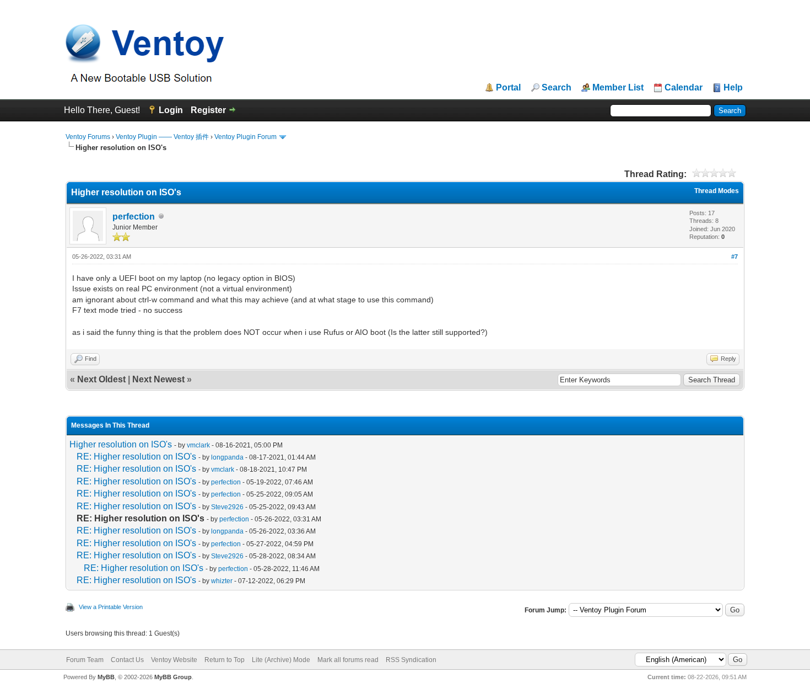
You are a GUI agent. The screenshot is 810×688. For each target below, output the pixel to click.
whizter (222, 581)
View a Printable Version (111, 607)
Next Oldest (101, 379)
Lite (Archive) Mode (281, 660)
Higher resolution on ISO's (120, 444)
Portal (508, 87)
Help (733, 87)
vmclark (198, 445)
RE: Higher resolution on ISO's (136, 456)
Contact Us (127, 660)
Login (171, 110)
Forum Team (85, 660)
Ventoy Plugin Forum (245, 137)
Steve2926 (227, 507)
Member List (618, 87)
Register (208, 110)
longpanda (227, 457)
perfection (133, 216)
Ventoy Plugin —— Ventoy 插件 (162, 137)
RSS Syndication (411, 660)
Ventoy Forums (88, 137)
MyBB (106, 677)
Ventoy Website (174, 660)
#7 (734, 256)
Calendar (684, 87)
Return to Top (224, 660)
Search (556, 87)
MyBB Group (173, 677)
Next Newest (158, 379)
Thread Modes (716, 191)
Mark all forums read (348, 660)
